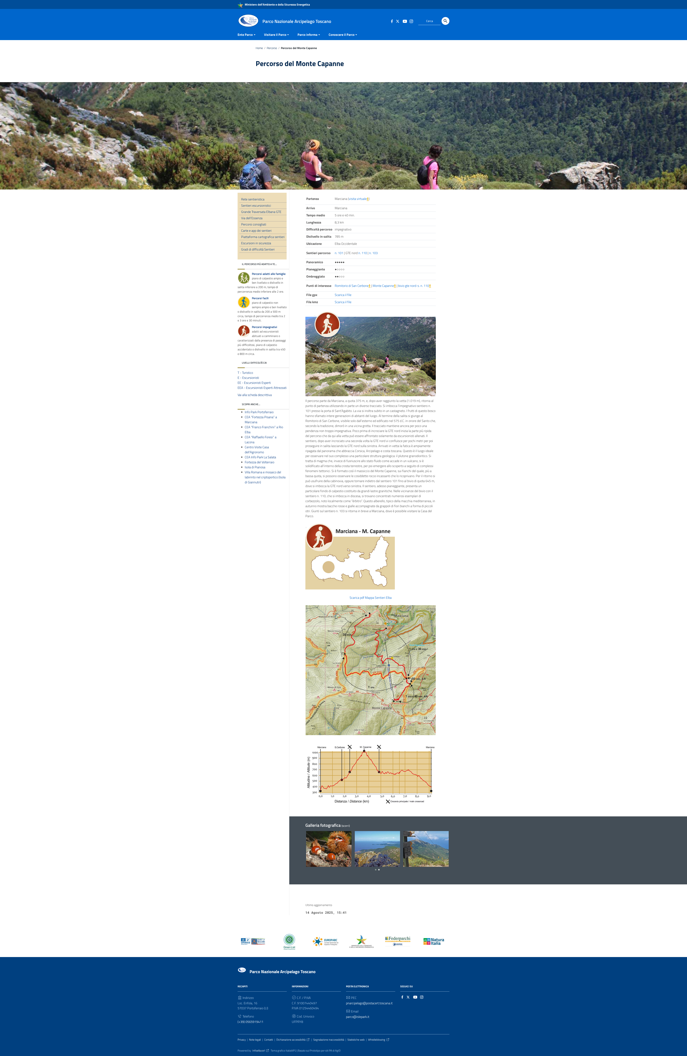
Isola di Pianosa (255, 467)
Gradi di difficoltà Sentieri (258, 249)
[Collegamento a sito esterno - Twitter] (398, 21)
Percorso (272, 48)
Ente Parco (245, 34)
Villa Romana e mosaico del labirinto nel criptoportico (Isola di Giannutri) (265, 477)
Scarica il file (343, 294)
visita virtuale (358, 198)
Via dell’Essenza (251, 218)
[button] (375, 869)
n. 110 (362, 253)
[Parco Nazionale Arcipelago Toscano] (248, 20)
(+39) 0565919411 (250, 1021)
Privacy (242, 1040)
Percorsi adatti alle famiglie (269, 274)
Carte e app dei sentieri (256, 230)
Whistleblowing (376, 1040)
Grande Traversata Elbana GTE (261, 211)
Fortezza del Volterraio (259, 462)
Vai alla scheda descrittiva (255, 394)
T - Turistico (245, 372)
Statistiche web (356, 1040)
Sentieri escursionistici (256, 205)
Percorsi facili (260, 298)
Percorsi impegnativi (264, 327)
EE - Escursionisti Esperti (254, 382)
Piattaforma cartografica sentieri (263, 236)
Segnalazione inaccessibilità (328, 1040)
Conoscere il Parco (342, 34)
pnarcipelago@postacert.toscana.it (369, 1003)
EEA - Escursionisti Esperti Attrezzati (262, 387)
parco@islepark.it (357, 1016)
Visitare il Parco (275, 34)
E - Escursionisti (248, 377)
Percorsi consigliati (253, 224)
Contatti (268, 1040)
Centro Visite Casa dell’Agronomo (257, 450)
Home (259, 48)
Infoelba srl (258, 1050)
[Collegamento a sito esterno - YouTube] (405, 21)
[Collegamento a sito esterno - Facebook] (392, 21)
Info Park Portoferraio (259, 412)
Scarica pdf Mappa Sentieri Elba (371, 597)
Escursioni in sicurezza (256, 243)
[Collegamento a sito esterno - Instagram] (411, 21)
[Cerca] (445, 21)
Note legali (255, 1040)
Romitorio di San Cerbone (352, 285)
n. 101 (339, 253)
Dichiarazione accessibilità (290, 1040)
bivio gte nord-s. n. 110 (413, 285)
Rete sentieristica (252, 199)
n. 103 (373, 253)
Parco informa (307, 34)
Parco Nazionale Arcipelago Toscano (283, 971)
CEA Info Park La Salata (260, 457)
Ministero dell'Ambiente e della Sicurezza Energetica (277, 4)
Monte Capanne (383, 285)
